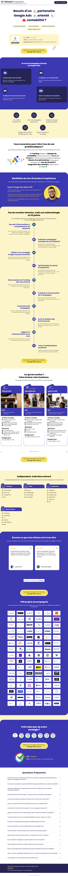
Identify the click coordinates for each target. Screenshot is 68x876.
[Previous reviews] (7, 559)
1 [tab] (30, 451)
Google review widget (30, 580)
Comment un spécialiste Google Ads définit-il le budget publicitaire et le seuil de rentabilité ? (33, 784)
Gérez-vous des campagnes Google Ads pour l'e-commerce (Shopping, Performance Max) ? (33, 853)
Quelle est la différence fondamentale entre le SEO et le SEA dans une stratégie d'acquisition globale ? (30, 789)
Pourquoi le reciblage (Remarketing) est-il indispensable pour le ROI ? (26, 821)
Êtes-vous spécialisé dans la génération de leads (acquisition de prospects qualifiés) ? (31, 848)
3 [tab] (32, 451)
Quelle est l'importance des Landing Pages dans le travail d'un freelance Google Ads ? (31, 812)
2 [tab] (31, 451)
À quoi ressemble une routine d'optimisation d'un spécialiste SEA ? (26, 826)
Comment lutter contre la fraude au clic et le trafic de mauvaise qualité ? (27, 830)
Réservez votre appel (61, 2)
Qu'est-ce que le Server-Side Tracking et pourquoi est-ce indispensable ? (28, 803)
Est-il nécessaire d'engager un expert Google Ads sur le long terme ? (26, 839)
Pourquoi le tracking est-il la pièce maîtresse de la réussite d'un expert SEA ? (29, 799)
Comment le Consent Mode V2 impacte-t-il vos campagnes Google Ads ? (27, 808)
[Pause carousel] (34, 575)
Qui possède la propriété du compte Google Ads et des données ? (26, 844)
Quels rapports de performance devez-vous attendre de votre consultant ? (28, 835)
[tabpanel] (11, 416)
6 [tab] (36, 451)
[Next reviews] (61, 559)
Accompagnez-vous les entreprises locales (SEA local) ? (23, 857)
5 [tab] (35, 451)
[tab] (25, 573)
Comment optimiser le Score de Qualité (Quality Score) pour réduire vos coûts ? (29, 817)
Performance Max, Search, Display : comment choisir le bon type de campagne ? (30, 794)
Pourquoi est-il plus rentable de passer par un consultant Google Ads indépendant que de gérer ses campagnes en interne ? (32, 778)
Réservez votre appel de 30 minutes (34, 51)
